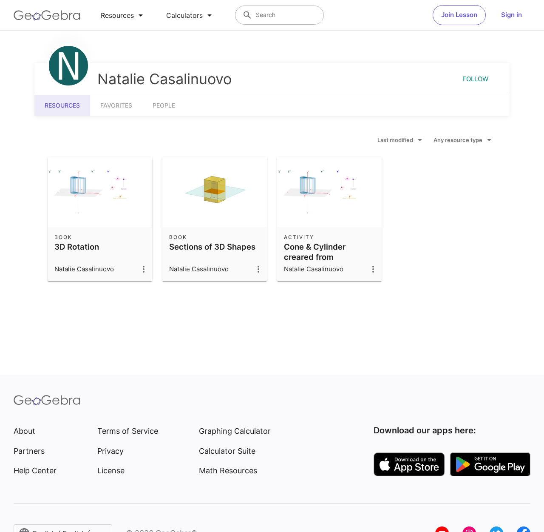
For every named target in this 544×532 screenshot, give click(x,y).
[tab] (123, 15)
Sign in (511, 15)
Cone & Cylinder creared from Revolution (315, 257)
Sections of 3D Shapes (212, 246)
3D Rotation (76, 246)
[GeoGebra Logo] (47, 15)
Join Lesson (459, 15)
